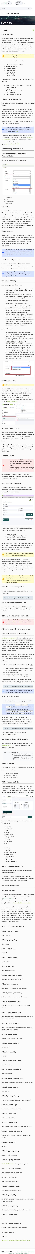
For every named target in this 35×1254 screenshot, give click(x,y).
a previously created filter (13, 144)
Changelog (23, 1251)
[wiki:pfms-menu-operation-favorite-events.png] (18, 414)
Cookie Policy (19, 1253)
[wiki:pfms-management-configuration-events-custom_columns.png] (18, 806)
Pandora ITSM (7, 899)
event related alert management (15, 622)
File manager (31, 1251)
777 (8, 3)
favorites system (12, 401)
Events (21, 18)
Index (18, 1251)
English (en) (18, 3)
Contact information (8, 1164)
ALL (17, 131)
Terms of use (11, 1253)
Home (2, 18)
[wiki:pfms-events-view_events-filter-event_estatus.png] (18, 179)
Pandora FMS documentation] (22, 903)
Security (26, 1253)
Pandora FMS (8, 17)
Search (29, 8)
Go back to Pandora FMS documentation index (16, 1240)
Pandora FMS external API (9, 638)
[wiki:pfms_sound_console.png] (18, 510)
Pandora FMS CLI (7, 745)
